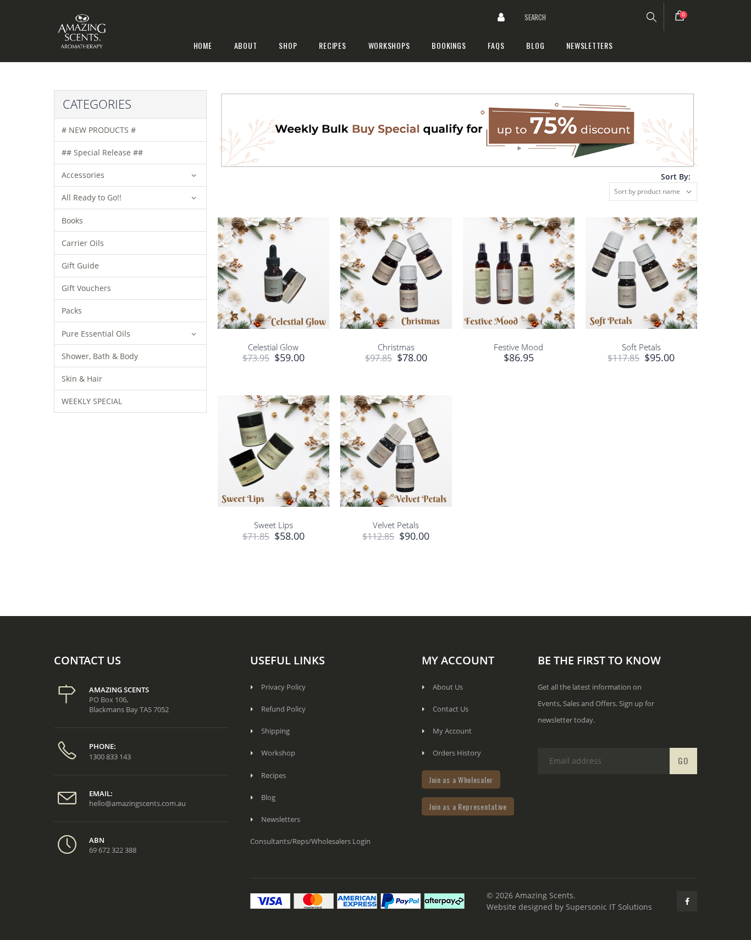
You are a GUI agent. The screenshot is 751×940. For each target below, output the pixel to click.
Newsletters (280, 819)
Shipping (275, 731)
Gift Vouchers (86, 288)
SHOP (288, 45)
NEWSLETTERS (589, 45)
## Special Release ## (102, 152)
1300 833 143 (110, 757)
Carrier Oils (83, 243)
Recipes (273, 775)
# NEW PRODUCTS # (99, 130)
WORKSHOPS (389, 45)
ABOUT (245, 45)
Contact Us (450, 709)
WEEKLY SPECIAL (92, 401)
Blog (268, 797)
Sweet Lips (273, 524)
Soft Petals (641, 347)
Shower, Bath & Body (100, 356)
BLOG (535, 45)
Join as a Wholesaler (461, 779)
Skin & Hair (82, 378)
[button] (501, 17)
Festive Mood (518, 347)
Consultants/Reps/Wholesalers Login (310, 841)
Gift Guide (80, 265)
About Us (448, 687)
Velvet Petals (396, 524)
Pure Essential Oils (96, 333)
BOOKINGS (449, 45)
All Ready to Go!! (92, 197)
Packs (72, 310)
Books (72, 220)
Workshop (278, 753)
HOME (203, 45)
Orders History (457, 753)
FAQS (496, 45)
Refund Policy (283, 709)
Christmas (396, 347)
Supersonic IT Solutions (609, 907)
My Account (452, 731)
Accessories (83, 175)
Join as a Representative (468, 806)
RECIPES (332, 45)
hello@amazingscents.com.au (137, 803)
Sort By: (676, 176)
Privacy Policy (283, 687)
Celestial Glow (273, 347)
